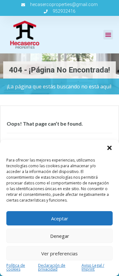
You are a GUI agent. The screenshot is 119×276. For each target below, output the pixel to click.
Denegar (59, 236)
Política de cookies (15, 267)
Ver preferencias (59, 253)
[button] (109, 148)
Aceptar (59, 218)
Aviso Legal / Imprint (93, 267)
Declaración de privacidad (51, 267)
